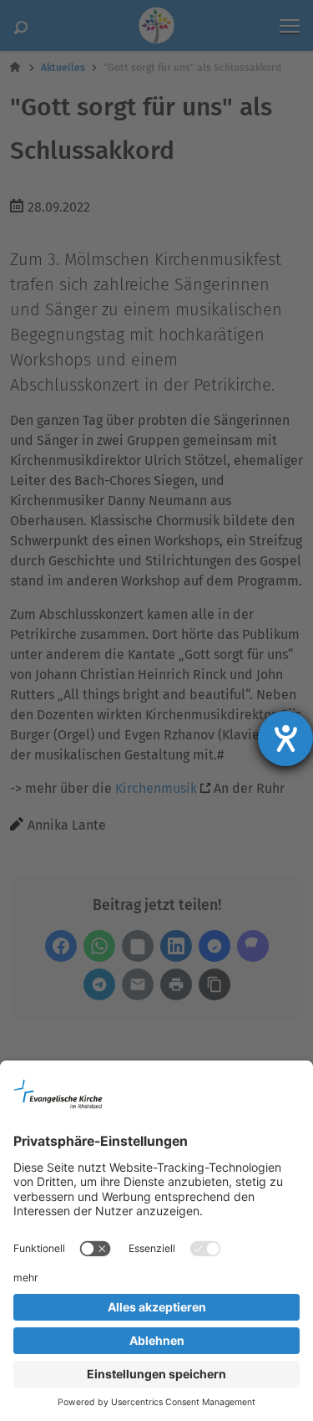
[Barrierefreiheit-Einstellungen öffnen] (285, 738)
